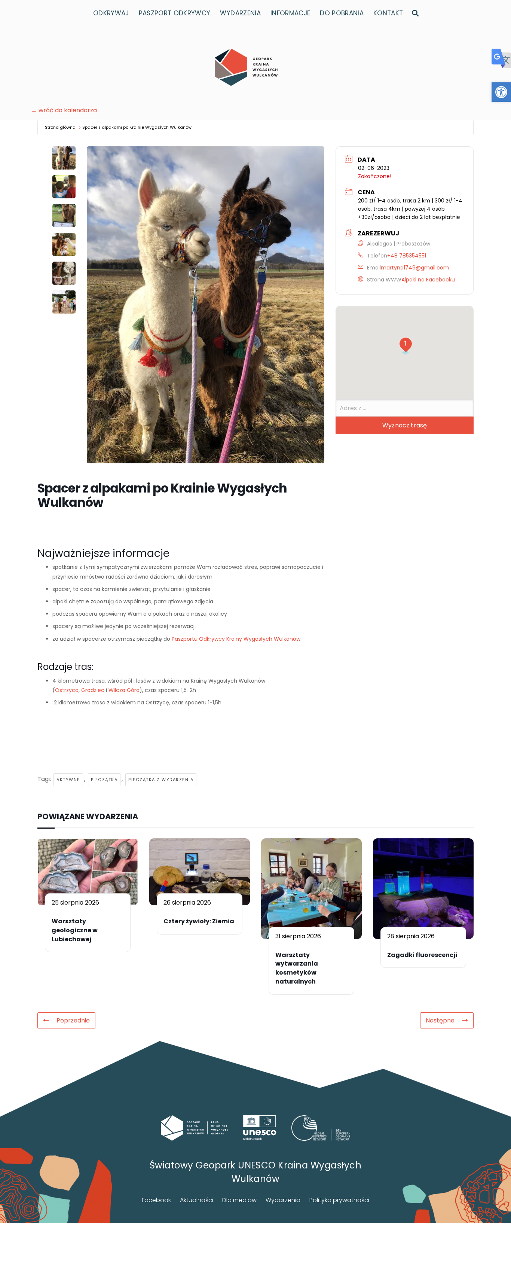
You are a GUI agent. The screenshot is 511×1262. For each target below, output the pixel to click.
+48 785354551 (406, 255)
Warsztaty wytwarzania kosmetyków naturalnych (296, 968)
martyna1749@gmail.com (415, 267)
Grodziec (92, 690)
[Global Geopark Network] (321, 1128)
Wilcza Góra (124, 690)
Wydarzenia (283, 1200)
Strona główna (60, 127)
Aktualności (196, 1200)
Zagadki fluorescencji (422, 955)
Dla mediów (239, 1200)
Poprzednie (73, 1020)
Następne (440, 1020)
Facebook (156, 1200)
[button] (501, 92)
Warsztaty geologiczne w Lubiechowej (75, 930)
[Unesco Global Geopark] (259, 1127)
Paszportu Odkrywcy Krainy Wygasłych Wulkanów (236, 639)
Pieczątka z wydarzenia (160, 780)
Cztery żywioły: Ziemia (198, 921)
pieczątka (104, 780)
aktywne (68, 780)
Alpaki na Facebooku (428, 279)
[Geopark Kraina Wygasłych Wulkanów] (246, 67)
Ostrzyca (67, 690)
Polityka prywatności (339, 1200)
